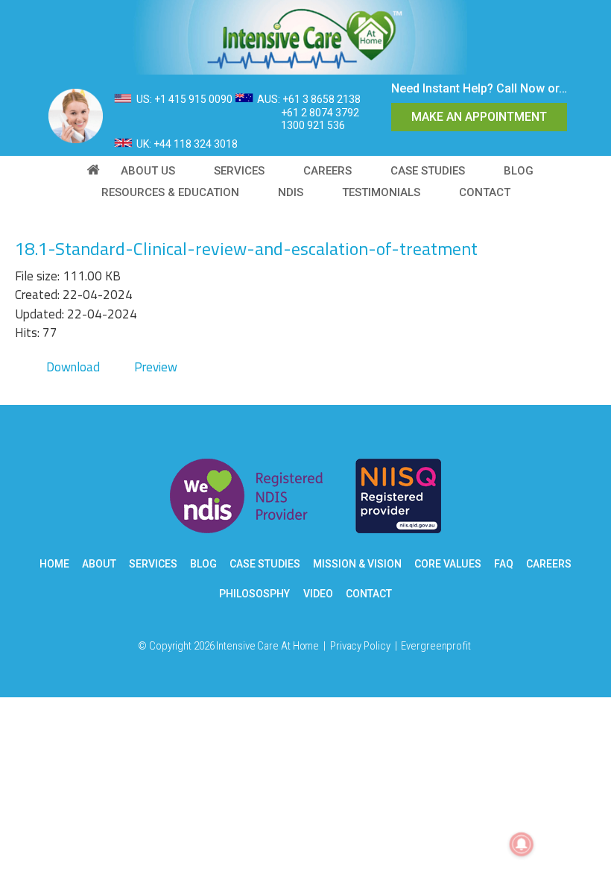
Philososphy (254, 594)
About (99, 564)
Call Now (520, 88)
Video (318, 594)
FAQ (503, 564)
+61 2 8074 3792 (320, 113)
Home (54, 564)
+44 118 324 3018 (195, 144)
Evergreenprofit (436, 646)
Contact (369, 594)
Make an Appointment (479, 117)
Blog (203, 564)
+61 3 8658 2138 (321, 99)
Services (153, 564)
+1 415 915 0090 (193, 99)
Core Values (447, 564)
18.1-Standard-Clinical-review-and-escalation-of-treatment (246, 248)
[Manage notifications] (522, 844)
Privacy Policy (360, 646)
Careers (549, 564)
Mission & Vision (357, 564)
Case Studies (264, 564)
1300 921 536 (313, 125)
